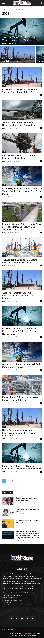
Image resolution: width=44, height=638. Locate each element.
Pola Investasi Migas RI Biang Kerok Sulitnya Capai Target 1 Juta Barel (20, 90)
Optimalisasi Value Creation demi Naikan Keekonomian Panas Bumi (18, 123)
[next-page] (17, 481)
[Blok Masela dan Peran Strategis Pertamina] (8, 523)
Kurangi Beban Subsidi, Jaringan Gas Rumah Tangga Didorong (20, 398)
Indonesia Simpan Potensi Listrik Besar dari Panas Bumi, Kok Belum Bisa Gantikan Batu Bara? (21, 227)
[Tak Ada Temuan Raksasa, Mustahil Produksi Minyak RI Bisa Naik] (22, 247)
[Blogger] (11, 618)
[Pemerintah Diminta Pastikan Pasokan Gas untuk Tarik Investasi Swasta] (17, 54)
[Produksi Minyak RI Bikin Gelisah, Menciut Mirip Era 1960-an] (22, 31)
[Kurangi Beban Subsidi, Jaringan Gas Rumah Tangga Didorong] (22, 385)
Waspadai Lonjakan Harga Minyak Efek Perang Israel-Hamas (21, 365)
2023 (4, 34)
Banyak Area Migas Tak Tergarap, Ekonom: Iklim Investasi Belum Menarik (21, 467)
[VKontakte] (32, 618)
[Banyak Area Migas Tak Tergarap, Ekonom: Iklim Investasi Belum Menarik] (22, 453)
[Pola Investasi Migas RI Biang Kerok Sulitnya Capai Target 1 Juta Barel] (22, 77)
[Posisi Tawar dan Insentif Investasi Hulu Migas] (8, 512)
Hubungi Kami (7, 605)
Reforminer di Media (13, 9)
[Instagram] (27, 618)
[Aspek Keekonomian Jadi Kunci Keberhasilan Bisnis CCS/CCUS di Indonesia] (22, 280)
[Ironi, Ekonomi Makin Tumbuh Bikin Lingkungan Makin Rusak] (22, 143)
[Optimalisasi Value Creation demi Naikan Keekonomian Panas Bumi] (22, 110)
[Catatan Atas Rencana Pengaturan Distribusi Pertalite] (8, 501)
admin (4, 95)
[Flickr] (22, 618)
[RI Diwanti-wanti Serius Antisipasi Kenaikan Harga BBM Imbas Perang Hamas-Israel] (22, 316)
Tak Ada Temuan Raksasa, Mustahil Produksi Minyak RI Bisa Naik (19, 261)
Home (4, 9)
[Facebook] (17, 618)
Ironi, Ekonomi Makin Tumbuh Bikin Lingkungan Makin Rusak (19, 156)
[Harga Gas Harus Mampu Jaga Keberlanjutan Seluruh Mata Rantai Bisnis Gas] (22, 418)
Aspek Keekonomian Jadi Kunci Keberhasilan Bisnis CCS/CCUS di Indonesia (18, 296)
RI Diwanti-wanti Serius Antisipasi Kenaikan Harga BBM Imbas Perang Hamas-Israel (19, 331)
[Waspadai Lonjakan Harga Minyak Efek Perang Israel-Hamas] (22, 352)
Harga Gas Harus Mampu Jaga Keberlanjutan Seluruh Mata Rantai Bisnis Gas (19, 433)
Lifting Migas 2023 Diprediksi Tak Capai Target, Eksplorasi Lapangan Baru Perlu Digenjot (22, 191)
